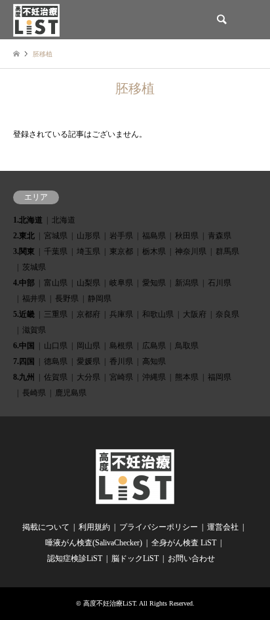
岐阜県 (121, 282)
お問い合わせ (191, 558)
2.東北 (24, 235)
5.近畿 (24, 314)
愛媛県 (88, 361)
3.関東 (24, 251)
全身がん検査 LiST (183, 542)
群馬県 (227, 251)
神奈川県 (190, 251)
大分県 (88, 377)
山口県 (56, 345)
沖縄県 (154, 377)
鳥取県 (187, 345)
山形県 (88, 235)
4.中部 (24, 282)
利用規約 (94, 527)
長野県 (67, 298)
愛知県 (154, 282)
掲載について (45, 527)
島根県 (121, 345)
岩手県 (121, 235)
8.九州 (24, 377)
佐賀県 (56, 377)
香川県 (121, 361)
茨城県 (34, 267)
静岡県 (99, 298)
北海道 (63, 220)
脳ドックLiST (135, 558)
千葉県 (56, 251)
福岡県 (219, 377)
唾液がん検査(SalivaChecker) (93, 542)
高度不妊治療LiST (109, 603)
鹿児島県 (71, 392)
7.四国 (24, 361)
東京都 (121, 251)
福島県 (154, 235)
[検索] (221, 19)
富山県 (56, 282)
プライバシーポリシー (158, 527)
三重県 (56, 314)
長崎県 (34, 392)
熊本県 (187, 377)
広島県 (154, 345)
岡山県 (88, 345)
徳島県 (56, 361)
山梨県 (88, 282)
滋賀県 (34, 330)
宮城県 (56, 235)
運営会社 (223, 527)
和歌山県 (158, 314)
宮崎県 (121, 377)
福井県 (34, 298)
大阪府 (194, 314)
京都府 (88, 314)
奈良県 (227, 314)
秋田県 (187, 235)
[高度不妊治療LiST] (36, 19)
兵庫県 (121, 314)
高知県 (154, 361)
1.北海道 (28, 220)
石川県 (219, 282)
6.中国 (24, 345)
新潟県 (187, 282)
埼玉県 (88, 251)
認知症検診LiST (74, 558)
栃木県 (154, 251)
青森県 (219, 235)
